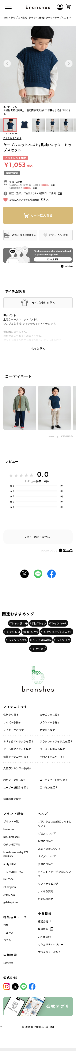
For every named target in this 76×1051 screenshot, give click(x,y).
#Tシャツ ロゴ (12, 631)
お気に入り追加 (58, 235)
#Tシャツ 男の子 (18, 623)
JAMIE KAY (9, 894)
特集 (5, 925)
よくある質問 (45, 891)
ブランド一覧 (11, 821)
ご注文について (47, 833)
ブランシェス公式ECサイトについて (55, 823)
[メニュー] (8, 7)
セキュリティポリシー (50, 944)
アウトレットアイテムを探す (56, 741)
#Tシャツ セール (58, 623)
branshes (12, 138)
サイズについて (47, 856)
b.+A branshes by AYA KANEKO (15, 854)
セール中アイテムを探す (17, 749)
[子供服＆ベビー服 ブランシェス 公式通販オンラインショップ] (38, 7)
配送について (45, 841)
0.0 (43, 474)
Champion (9, 887)
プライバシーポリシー (50, 952)
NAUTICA (8, 879)
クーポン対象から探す (52, 749)
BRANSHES (37, 1026)
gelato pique (10, 902)
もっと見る (38, 348)
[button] (7, 63)
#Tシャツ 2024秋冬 (41, 640)
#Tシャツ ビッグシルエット (56, 631)
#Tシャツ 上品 (62, 640)
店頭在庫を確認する (24, 235)
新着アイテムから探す (15, 756)
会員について (45, 864)
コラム (7, 940)
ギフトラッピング (48, 883)
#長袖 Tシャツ (30, 631)
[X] (15, 986)
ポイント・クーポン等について (54, 874)
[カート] (68, 7)
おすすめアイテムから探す (18, 741)
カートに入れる (41, 215)
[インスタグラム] (6, 986)
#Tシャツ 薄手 (38, 648)
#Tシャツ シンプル (16, 640)
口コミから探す (48, 787)
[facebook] (32, 986)
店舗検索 (8, 962)
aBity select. (10, 864)
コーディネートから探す (53, 779)
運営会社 (43, 921)
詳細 (52, 185)
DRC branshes (11, 836)
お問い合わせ (45, 899)
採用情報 (43, 929)
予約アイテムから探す (52, 756)
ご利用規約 (44, 936)
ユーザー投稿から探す (16, 787)
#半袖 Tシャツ (38, 623)
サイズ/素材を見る (43, 302)
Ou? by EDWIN (11, 844)
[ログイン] (60, 7)
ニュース (8, 932)
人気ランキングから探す (17, 768)
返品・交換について (49, 848)
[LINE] (23, 986)
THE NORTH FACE (13, 871)
